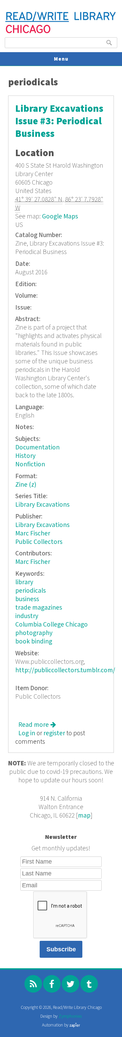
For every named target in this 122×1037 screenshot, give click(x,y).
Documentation (37, 447)
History (25, 456)
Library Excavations (42, 505)
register (54, 733)
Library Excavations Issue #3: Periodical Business (59, 121)
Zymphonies (70, 1016)
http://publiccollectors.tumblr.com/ (65, 670)
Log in (26, 733)
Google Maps (60, 216)
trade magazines (38, 608)
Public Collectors (38, 542)
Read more (37, 725)
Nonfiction (30, 464)
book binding (33, 641)
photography (34, 633)
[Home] (61, 32)
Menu (61, 59)
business (27, 599)
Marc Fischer (32, 533)
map (84, 815)
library (24, 582)
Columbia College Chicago (51, 624)
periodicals (30, 591)
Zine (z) (25, 485)
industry (26, 616)
